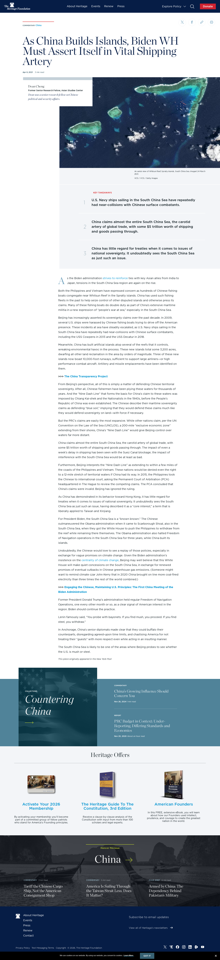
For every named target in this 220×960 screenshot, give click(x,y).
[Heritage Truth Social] (171, 947)
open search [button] (192, 6)
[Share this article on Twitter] (182, 22)
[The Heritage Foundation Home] (17, 6)
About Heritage (77, 6)
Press (121, 6)
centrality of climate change (100, 560)
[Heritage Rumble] (196, 947)
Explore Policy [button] (171, 6)
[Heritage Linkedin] (190, 947)
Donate (208, 6)
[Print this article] (211, 22)
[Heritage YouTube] (202, 947)
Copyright (61, 948)
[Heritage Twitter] (165, 947)
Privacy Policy (23, 948)
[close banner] (216, 956)
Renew (108, 6)
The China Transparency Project (86, 376)
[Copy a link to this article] (201, 22)
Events (95, 6)
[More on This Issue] (128, 858)
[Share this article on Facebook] (192, 22)
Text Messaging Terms (43, 948)
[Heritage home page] (18, 916)
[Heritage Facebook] (177, 947)
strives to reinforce (115, 278)
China (38, 25)
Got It (147, 956)
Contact (28, 935)
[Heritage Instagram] (183, 947)
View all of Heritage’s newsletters (148, 927)
